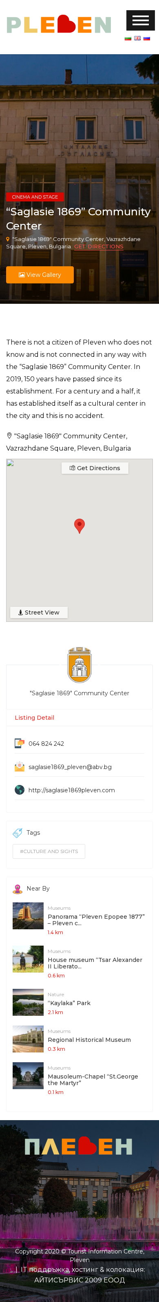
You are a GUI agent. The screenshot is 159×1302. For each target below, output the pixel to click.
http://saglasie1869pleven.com (72, 790)
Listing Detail (34, 717)
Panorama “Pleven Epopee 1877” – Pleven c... (96, 920)
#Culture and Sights (49, 851)
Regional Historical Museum (89, 1039)
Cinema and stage (35, 197)
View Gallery (43, 275)
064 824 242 (46, 743)
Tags (33, 832)
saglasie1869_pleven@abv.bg (70, 767)
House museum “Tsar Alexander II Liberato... (95, 963)
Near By (38, 888)
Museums (59, 908)
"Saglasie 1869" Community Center (79, 693)
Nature (56, 994)
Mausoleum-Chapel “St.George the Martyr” (93, 1080)
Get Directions (99, 246)
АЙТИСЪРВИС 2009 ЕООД (79, 1280)
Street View (41, 612)
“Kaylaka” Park (69, 1003)
